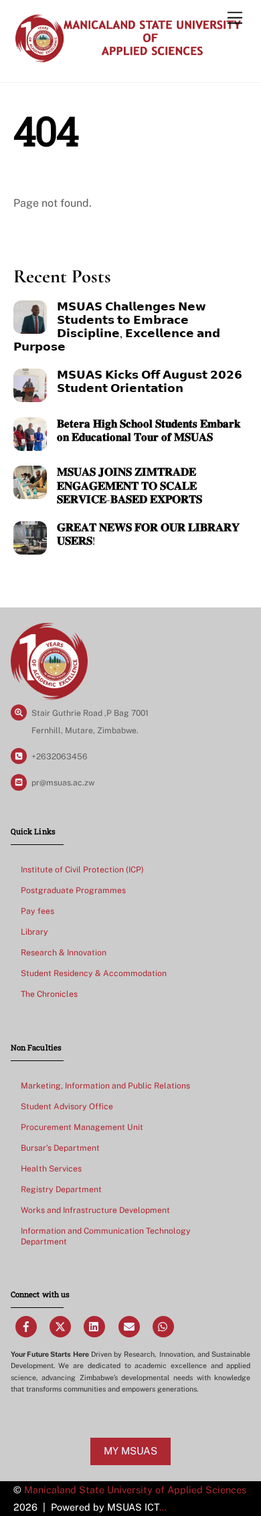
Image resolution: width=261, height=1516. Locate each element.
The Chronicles (49, 994)
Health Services (51, 1168)
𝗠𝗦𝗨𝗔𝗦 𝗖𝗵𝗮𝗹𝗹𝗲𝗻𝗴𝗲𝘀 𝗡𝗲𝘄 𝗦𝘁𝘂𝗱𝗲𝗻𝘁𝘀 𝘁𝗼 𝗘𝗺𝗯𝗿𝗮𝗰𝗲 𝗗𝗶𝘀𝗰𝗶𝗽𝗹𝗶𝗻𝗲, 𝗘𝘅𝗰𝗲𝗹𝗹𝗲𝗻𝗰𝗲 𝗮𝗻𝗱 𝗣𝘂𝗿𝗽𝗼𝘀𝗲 (116, 327)
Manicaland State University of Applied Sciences (135, 1489)
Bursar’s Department (60, 1148)
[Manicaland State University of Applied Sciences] (127, 58)
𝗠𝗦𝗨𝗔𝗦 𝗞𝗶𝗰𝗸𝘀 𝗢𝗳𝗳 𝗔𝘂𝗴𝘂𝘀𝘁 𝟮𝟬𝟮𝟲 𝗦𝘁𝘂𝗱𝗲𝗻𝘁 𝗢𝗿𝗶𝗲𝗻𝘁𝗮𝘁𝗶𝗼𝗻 (149, 382)
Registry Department (61, 1189)
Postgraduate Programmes (73, 890)
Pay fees (37, 911)
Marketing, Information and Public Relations (105, 1085)
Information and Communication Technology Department (106, 1236)
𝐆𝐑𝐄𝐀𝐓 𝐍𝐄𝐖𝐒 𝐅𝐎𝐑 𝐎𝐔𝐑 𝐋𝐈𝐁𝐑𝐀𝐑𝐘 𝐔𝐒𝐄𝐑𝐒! (148, 534)
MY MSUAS (130, 1450)
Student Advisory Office (67, 1106)
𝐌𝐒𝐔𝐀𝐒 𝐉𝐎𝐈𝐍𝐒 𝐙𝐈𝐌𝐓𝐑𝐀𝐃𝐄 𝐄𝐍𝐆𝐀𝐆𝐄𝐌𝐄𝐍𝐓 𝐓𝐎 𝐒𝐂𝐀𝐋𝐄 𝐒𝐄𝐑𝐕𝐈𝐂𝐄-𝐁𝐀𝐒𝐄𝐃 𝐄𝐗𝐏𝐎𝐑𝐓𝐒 (129, 486)
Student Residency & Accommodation (94, 973)
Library (34, 932)
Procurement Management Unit (82, 1127)
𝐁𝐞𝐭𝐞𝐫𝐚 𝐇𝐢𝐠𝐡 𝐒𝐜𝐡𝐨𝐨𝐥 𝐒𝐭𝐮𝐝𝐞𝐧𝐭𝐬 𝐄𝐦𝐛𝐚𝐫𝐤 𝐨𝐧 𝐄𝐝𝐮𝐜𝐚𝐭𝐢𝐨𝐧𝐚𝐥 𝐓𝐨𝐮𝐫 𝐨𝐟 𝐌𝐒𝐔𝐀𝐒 (148, 430)
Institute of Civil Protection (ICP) (82, 869)
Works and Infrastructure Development (95, 1210)
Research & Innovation (63, 952)
